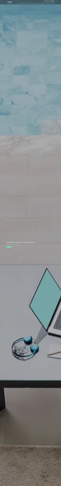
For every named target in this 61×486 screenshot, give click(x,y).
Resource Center (48, 3)
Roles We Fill (30, 3)
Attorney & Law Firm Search (37, 3)
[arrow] (27, 3)
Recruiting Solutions (24, 3)
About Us (18, 3)
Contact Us (53, 3)
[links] (9, 2)
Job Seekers (42, 3)
